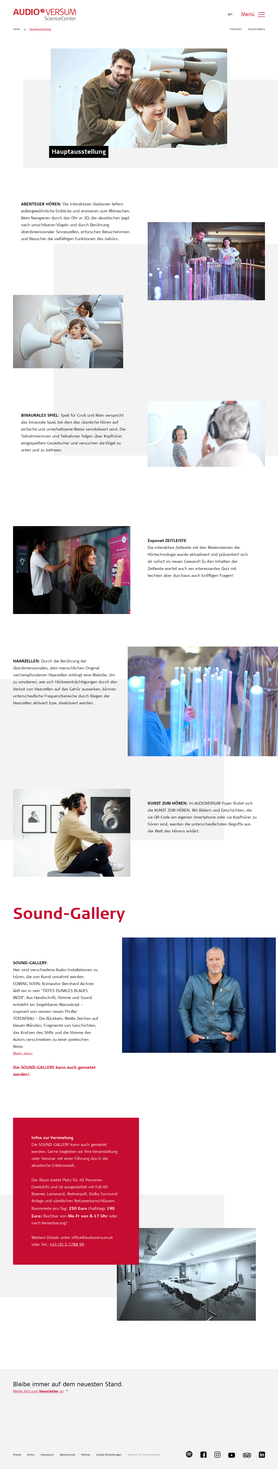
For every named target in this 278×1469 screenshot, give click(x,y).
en (230, 15)
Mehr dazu (22, 1054)
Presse (17, 1455)
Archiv (31, 1455)
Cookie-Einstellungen (109, 1455)
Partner (85, 1455)
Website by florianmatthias (144, 1455)
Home (16, 29)
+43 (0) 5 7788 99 (67, 1245)
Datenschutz (67, 1455)
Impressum (47, 1455)
